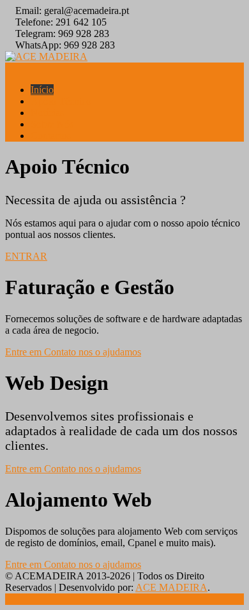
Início (42, 89)
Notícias (47, 112)
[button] (26, 256)
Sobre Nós (52, 124)
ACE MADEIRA (171, 587)
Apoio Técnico (61, 101)
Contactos (51, 135)
